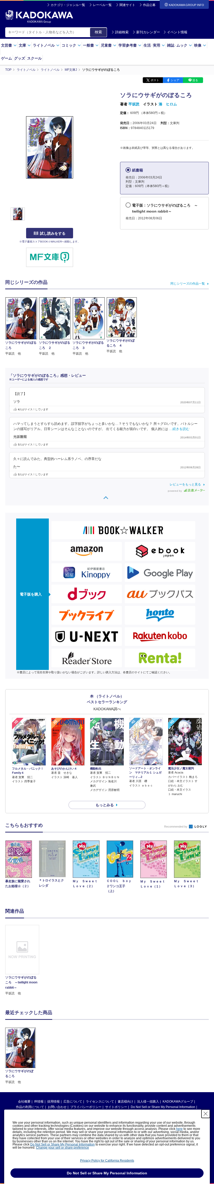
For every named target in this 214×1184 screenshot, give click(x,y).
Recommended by (176, 826)
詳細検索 (122, 32)
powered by (175, 490)
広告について (72, 1101)
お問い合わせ (57, 1107)
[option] (22, 960)
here (179, 1128)
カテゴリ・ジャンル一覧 (68, 5)
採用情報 (53, 1101)
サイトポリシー (116, 1107)
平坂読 (133, 104)
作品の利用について (30, 1107)
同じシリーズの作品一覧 (187, 283)
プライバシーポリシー (86, 1107)
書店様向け (125, 1101)
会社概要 (24, 1101)
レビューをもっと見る (185, 484)
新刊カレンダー (148, 32)
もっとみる (105, 805)
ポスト (155, 80)
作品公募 (149, 5)
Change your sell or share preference (62, 1147)
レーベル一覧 (102, 5)
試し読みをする (53, 233)
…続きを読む (179, 429)
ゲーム (6, 58)
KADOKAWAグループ (178, 1101)
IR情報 (39, 1101)
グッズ (19, 58)
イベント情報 (177, 32)
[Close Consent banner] (205, 1114)
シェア (175, 80)
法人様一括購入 (148, 1101)
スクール (34, 58)
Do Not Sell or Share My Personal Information (163, 1107)
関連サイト (127, 5)
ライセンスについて (100, 1101)
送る (195, 80)
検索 (98, 32)
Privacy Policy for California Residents (107, 1160)
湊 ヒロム (168, 104)
